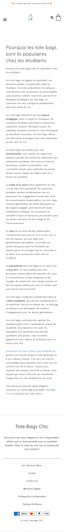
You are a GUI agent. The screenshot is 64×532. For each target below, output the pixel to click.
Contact (32, 473)
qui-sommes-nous (32, 465)
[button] (4, 19)
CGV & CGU (32, 481)
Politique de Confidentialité (32, 496)
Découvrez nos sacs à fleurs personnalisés (29, 351)
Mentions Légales (32, 489)
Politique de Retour (32, 504)
